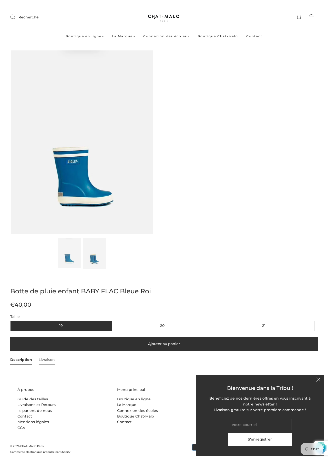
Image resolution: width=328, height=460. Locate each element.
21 (263, 325)
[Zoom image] (82, 143)
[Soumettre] (16, 17)
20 (162, 325)
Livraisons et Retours (36, 404)
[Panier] (311, 17)
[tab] (21, 361)
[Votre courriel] (260, 424)
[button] (25, 143)
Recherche (28, 17)
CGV (21, 427)
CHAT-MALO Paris (32, 446)
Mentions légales (33, 422)
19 (61, 325)
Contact (254, 36)
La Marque (122, 36)
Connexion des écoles (165, 36)
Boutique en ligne (83, 36)
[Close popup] (318, 380)
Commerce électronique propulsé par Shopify (40, 452)
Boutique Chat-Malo (218, 36)
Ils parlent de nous (34, 410)
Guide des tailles (32, 399)
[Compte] (299, 17)
